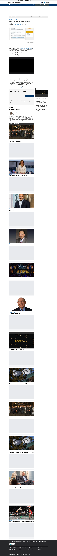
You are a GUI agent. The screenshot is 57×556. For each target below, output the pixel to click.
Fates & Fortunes (15, 19)
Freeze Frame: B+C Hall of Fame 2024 (42, 110)
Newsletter (32, 42)
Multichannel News (28, 0)
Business (10, 19)
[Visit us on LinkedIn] (44, 2)
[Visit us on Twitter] (42, 2)
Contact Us (39, 549)
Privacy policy (30, 547)
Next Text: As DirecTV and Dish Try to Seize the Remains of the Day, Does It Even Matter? (42, 106)
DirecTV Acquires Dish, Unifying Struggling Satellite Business (41, 102)
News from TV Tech (32, 16)
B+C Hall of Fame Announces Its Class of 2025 (41, 99)
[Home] (9, 5)
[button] (47, 2)
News (12, 4)
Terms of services (20, 100)
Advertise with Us (30, 549)
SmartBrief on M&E (24, 16)
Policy (29, 4)
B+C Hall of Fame (17, 16)
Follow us (28, 42)
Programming (24, 4)
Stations (15, 4)
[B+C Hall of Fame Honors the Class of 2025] (41, 93)
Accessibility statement (12, 549)
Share (11, 42)
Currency (19, 4)
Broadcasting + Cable (21, 0)
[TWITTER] (14, 114)
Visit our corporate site (42, 541)
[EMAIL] (15, 114)
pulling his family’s (15, 87)
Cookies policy (40, 547)
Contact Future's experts (22, 547)
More (32, 4)
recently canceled (26, 48)
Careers (20, 549)
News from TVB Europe (41, 16)
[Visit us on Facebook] (41, 2)
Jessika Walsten (12, 24)
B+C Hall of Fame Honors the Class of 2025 (41, 95)
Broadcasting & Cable (18, 24)
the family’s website (28, 52)
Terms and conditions (12, 547)
